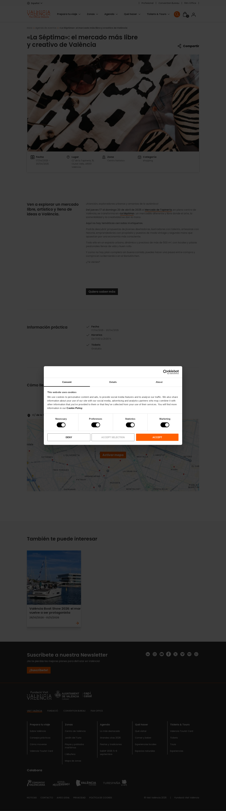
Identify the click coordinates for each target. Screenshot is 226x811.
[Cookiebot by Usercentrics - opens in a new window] (165, 372)
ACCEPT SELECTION (113, 437)
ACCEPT (157, 437)
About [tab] (159, 382)
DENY (69, 437)
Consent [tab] (66, 382)
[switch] (95, 424)
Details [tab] (113, 382)
